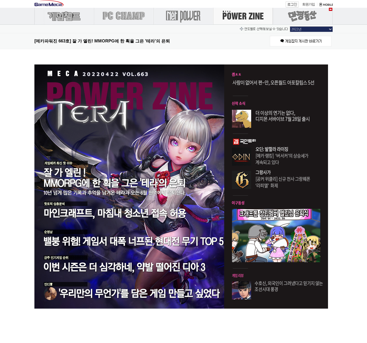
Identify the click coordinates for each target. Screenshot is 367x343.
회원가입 (308, 4)
